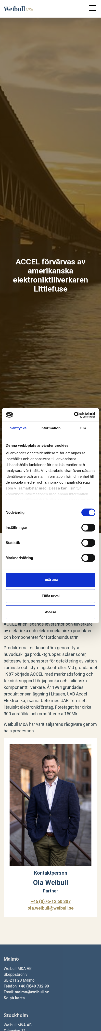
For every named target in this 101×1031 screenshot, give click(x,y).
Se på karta (14, 998)
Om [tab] (83, 428)
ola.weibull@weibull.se (50, 908)
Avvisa (50, 612)
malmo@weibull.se (32, 992)
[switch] (88, 528)
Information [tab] (50, 428)
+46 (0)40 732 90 (33, 986)
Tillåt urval (51, 596)
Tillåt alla (50, 580)
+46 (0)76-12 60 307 (51, 901)
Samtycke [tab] (18, 428)
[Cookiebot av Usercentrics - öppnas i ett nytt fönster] (73, 415)
